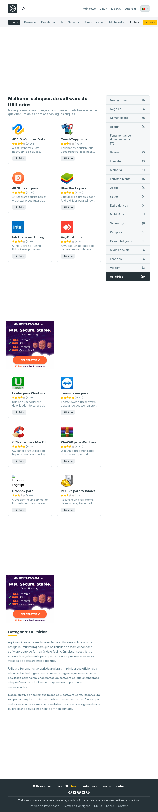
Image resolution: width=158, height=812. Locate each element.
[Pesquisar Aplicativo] (23, 8)
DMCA (98, 806)
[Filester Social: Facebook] (70, 792)
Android (130, 8)
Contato (123, 806)
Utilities (134, 22)
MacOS (116, 8)
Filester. (74, 786)
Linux (103, 8)
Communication (94, 22)
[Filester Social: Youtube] (83, 792)
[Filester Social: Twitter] (74, 792)
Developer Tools (52, 22)
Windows (89, 8)
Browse (150, 22)
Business (30, 22)
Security (73, 22)
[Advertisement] (79, 62)
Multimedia (116, 22)
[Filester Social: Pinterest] (88, 792)
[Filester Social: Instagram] (79, 792)
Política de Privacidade (44, 806)
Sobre (110, 806)
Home (14, 22)
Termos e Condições (76, 806)
